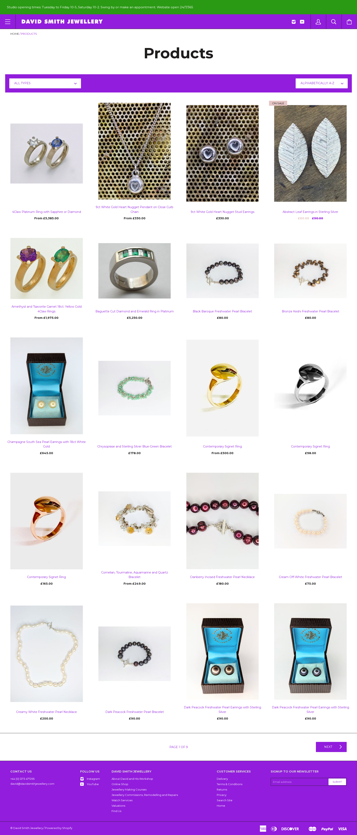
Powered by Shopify (58, 828)
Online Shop (120, 784)
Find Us (116, 811)
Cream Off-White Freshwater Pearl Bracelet (310, 577)
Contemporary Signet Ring (222, 446)
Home (14, 33)
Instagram (93, 778)
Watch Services (122, 800)
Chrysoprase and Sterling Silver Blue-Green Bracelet (134, 446)
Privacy (221, 795)
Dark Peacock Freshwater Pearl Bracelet (134, 712)
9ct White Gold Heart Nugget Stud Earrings (222, 212)
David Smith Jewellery (28, 828)
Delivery (222, 778)
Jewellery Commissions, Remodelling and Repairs (145, 795)
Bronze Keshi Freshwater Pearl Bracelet (310, 311)
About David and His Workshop (132, 778)
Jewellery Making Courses (129, 789)
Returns (222, 789)
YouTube (93, 784)
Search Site (224, 800)
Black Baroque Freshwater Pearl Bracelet (222, 311)
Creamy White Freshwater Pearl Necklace (46, 712)
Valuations (118, 805)
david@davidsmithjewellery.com (32, 783)
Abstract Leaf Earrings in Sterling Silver (310, 212)
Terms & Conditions (229, 784)
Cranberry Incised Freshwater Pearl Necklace (222, 577)
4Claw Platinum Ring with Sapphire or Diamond (46, 212)
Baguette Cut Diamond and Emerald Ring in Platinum (134, 311)
